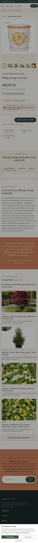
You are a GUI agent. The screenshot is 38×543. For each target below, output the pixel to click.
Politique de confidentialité (22, 533)
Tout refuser (28, 537)
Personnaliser (19, 540)
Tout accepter (10, 537)
